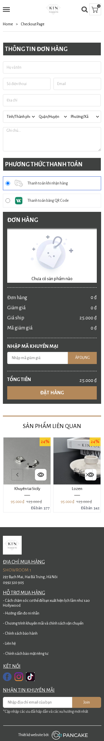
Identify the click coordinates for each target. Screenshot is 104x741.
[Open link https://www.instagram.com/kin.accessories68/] (18, 676)
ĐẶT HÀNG (52, 392)
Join (86, 702)
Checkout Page (32, 24)
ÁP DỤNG (82, 358)
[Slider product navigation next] (86, 474)
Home (10, 24)
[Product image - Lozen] (77, 461)
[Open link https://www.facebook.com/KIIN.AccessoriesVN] (7, 676)
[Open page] (53, 9)
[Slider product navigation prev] (17, 474)
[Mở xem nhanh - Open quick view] (41, 474)
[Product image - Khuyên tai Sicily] (27, 461)
